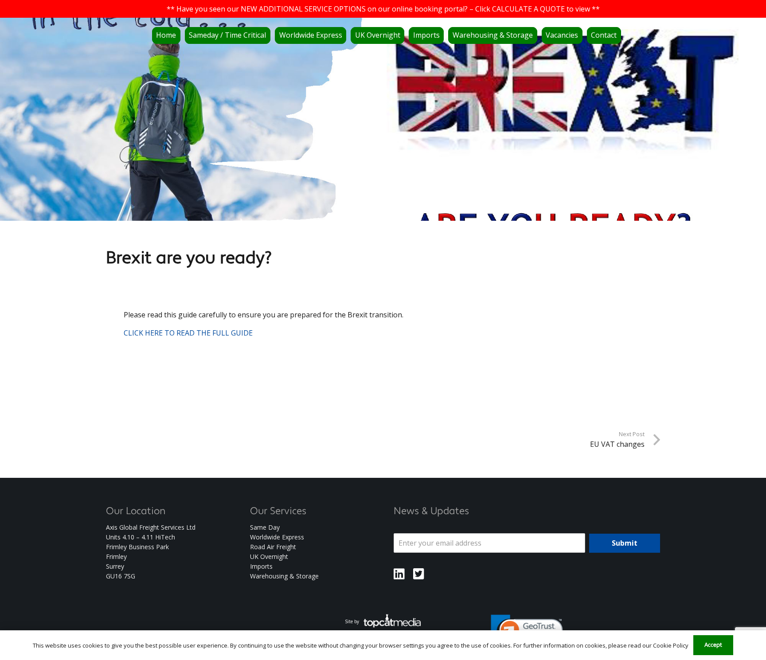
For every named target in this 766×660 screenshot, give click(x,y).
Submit (624, 543)
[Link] (399, 574)
